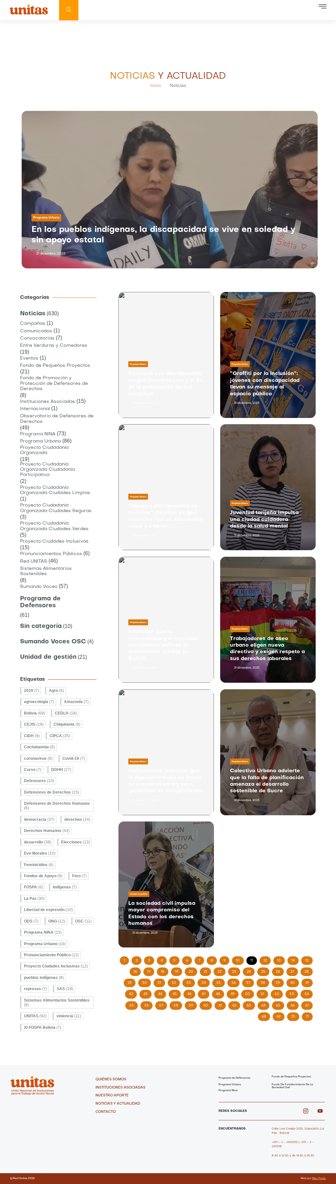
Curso (32, 769)
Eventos (29, 358)
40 (294, 982)
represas (35, 989)
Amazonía (76, 701)
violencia (68, 1016)
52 (278, 993)
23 (236, 970)
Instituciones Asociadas (47, 402)
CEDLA (66, 713)
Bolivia (34, 713)
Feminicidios (38, 864)
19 (178, 970)
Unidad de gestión (48, 657)
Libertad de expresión (48, 909)
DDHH (61, 769)
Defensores (39, 781)
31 (161, 982)
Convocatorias (37, 338)
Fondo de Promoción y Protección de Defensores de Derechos (54, 383)
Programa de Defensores (40, 602)
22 (221, 970)
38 (264, 982)
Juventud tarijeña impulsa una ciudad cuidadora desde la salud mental (264, 519)
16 (137, 970)
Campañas (32, 324)
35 (220, 982)
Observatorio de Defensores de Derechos (57, 419)
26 (280, 970)
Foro (79, 876)
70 (295, 1015)
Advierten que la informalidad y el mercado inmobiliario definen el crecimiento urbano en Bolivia (163, 645)
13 (281, 959)
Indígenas (65, 887)
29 (131, 982)
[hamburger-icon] (322, 7)
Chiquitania (66, 724)
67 (309, 1004)
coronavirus (38, 758)
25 (265, 970)
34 (205, 982)
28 (308, 970)
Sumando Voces (38, 587)
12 (267, 959)
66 (294, 1004)
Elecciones (75, 842)
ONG (56, 921)
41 (309, 982)
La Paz (34, 898)
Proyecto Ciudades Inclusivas (54, 541)
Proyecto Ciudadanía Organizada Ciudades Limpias (55, 490)
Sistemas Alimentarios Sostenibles (46, 571)
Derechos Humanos (47, 830)
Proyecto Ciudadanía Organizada (44, 450)
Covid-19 (73, 758)
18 (164, 970)
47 (205, 993)
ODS (31, 921)
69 (280, 1015)
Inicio (155, 85)
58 (177, 1004)
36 (235, 982)
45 (176, 993)
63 (250, 1004)
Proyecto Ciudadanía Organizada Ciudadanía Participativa (47, 469)
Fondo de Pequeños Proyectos (55, 366)
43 (147, 993)
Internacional (35, 409)
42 (133, 993)
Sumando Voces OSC (53, 642)
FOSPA (33, 887)
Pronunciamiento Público (51, 955)
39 (279, 982)
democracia (39, 819)
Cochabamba (39, 747)
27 (294, 970)
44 (162, 993)
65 (280, 1004)
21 (207, 970)
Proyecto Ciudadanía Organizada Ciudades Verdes (54, 526)
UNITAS (35, 1016)
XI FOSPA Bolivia (42, 1027)
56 (148, 1004)
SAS (65, 989)
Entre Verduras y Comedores (53, 345)
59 (192, 1004)
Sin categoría (41, 626)
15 (309, 959)
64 (265, 1004)
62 (236, 1004)
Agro (56, 690)
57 (163, 1004)
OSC (83, 921)
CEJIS (34, 724)
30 (146, 982)
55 (133, 1004)
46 (191, 993)
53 (293, 993)
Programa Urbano (46, 217)
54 (308, 993)
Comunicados (36, 331)
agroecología (39, 701)
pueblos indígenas (44, 977)
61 (222, 1004)
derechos (77, 819)
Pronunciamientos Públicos (51, 554)
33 (190, 982)
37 (250, 982)
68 (266, 1015)
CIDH (32, 736)
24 (250, 970)
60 (207, 1004)
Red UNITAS (33, 561)
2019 (31, 690)
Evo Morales (39, 853)
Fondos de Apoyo (43, 876)
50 (249, 993)
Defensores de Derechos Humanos (57, 805)
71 (309, 1015)
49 (234, 993)
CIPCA (60, 736)
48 (220, 993)
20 (192, 970)
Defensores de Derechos (51, 792)
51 (264, 993)
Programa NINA (37, 434)
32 (175, 982)
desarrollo (37, 842)
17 (150, 970)
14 (295, 959)
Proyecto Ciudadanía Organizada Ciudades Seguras (56, 508)
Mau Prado (319, 1178)
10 (240, 959)
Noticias (32, 314)
